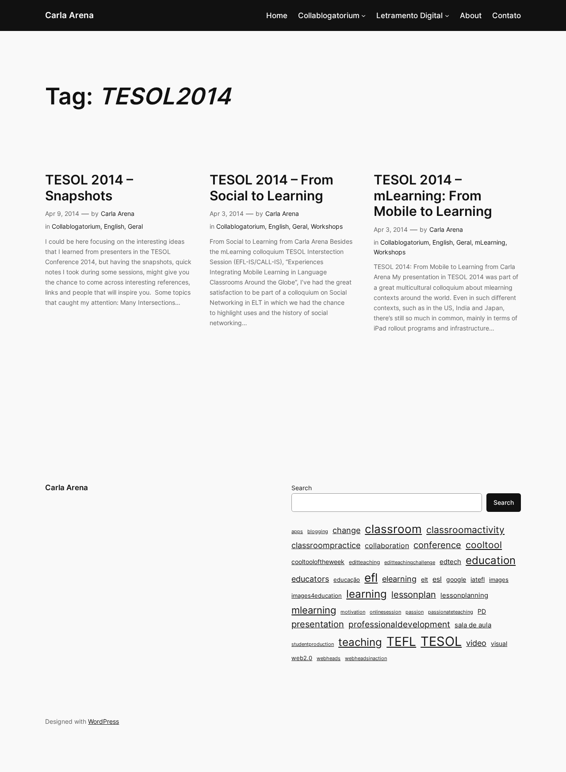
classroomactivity (465, 529)
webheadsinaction (366, 658)
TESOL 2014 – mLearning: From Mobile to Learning (433, 195)
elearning (399, 579)
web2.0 (301, 657)
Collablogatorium (328, 15)
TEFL (401, 641)
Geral (135, 226)
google (456, 579)
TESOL (441, 641)
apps (297, 531)
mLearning (490, 242)
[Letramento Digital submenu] (447, 15)
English (114, 226)
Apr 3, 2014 (227, 213)
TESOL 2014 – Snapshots (89, 188)
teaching (360, 642)
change (346, 530)
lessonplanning (464, 595)
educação (346, 579)
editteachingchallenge (409, 562)
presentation (317, 624)
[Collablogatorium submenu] (363, 15)
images (499, 579)
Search (301, 488)
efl (371, 577)
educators (310, 579)
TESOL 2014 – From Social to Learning (271, 188)
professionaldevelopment (399, 624)
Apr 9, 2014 (62, 213)
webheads (328, 658)
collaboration (387, 546)
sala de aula (473, 625)
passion (414, 612)
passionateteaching (450, 612)
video (476, 643)
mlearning (313, 610)
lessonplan (413, 594)
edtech (450, 561)
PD (482, 611)
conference (437, 545)
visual (499, 643)
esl (437, 579)
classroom (393, 529)
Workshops (327, 226)
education (491, 560)
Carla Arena (69, 15)
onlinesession (385, 612)
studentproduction (312, 644)
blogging (317, 531)
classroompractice (325, 545)
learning (366, 594)
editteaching (364, 562)
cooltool (484, 544)
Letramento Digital (409, 15)
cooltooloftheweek (317, 561)
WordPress (103, 721)
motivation (352, 612)
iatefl (477, 579)
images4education (316, 595)
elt (424, 579)
